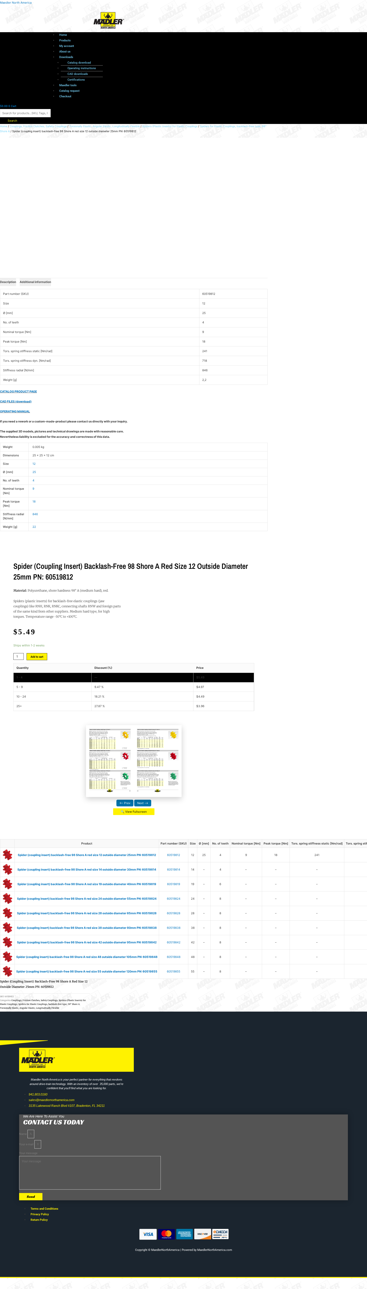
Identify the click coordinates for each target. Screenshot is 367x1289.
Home (63, 35)
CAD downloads (77, 74)
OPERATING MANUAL (15, 411)
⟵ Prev (124, 803)
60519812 (173, 855)
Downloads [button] (66, 57)
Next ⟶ (142, 803)
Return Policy (39, 1220)
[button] (184, 57)
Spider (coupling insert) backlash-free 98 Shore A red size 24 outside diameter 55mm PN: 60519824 (87, 898)
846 (35, 514)
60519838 (173, 928)
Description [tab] (8, 282)
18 (34, 501)
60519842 (173, 942)
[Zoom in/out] (7, 1281)
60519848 (173, 957)
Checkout (65, 96)
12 (34, 464)
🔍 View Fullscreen (134, 811)
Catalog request (69, 91)
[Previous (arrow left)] (7, 1287)
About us (65, 51)
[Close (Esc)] (55, 1281)
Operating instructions (81, 68)
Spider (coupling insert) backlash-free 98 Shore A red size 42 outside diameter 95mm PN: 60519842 (87, 942)
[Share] (39, 1281)
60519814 (173, 869)
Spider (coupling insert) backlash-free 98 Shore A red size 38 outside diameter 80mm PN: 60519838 (87, 928)
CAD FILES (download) (16, 401)
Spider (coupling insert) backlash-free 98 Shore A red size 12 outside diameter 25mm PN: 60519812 (87, 855)
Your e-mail (26, 1144)
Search (12, 120)
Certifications (76, 79)
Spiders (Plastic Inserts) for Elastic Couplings (169, 126)
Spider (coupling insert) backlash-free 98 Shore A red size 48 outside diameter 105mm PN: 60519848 (87, 957)
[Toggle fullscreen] (23, 1281)
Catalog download (79, 62)
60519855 (173, 971)
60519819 (173, 884)
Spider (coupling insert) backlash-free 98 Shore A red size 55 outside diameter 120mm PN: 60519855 (86, 971)
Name (23, 1134)
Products (65, 40)
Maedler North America (16, 2)
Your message (28, 1153)
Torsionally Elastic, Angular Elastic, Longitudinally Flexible (104, 126)
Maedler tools (68, 85)
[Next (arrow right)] (23, 1287)
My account (66, 46)
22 (34, 527)
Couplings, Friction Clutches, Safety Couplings (38, 126)
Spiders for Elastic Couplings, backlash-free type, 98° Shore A (49, 1004)
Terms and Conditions (44, 1208)
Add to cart (37, 657)
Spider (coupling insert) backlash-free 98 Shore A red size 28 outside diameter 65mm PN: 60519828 (87, 913)
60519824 (173, 898)
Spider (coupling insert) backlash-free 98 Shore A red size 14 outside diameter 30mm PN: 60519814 (86, 869)
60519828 (173, 913)
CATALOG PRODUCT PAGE (18, 391)
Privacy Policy (40, 1214)
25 (34, 472)
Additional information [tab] (35, 282)
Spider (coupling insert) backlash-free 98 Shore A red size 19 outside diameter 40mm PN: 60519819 (86, 884)
